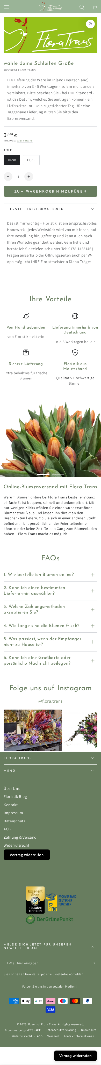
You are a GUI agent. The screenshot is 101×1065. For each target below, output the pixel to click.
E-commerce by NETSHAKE (23, 1030)
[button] (81, 7)
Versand (53, 1036)
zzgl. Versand (25, 140)
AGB (7, 828)
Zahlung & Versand (20, 837)
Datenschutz (14, 820)
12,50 (33, 161)
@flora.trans (50, 701)
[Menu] (6, 7)
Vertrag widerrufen (27, 854)
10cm (14, 161)
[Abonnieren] (94, 963)
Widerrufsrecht (16, 845)
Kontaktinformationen (78, 1036)
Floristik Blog (15, 796)
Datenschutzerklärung (61, 1030)
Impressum (13, 812)
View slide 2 (58, 472)
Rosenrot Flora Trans (20, 70)
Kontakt (11, 804)
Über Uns (12, 788)
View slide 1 (43, 472)
